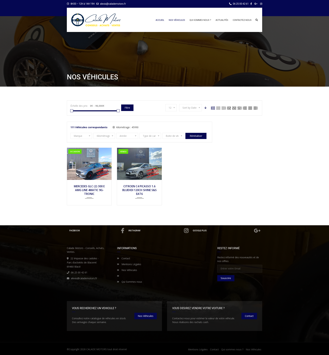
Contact (125, 258)
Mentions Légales (131, 264)
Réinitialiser (196, 135)
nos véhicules (145, 316)
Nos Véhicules (129, 270)
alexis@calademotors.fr (113, 3)
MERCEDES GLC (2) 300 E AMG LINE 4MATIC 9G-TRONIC (89, 190)
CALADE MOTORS (96, 349)
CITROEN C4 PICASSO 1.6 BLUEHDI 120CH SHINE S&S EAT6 (139, 190)
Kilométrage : (126, 127)
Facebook (74, 230)
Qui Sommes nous (131, 281)
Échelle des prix (78, 105)
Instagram (134, 230)
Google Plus (200, 230)
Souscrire (226, 278)
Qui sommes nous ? (232, 349)
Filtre (127, 107)
